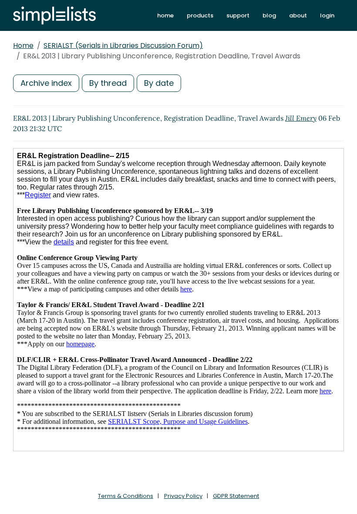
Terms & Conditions (125, 496)
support (237, 15)
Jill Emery (301, 118)
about (298, 15)
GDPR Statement (236, 496)
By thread (108, 83)
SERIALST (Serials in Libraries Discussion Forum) (123, 46)
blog (269, 15)
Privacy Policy (183, 496)
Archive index (46, 83)
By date (159, 83)
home (165, 15)
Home (23, 46)
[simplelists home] (54, 15)
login (327, 15)
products (200, 15)
